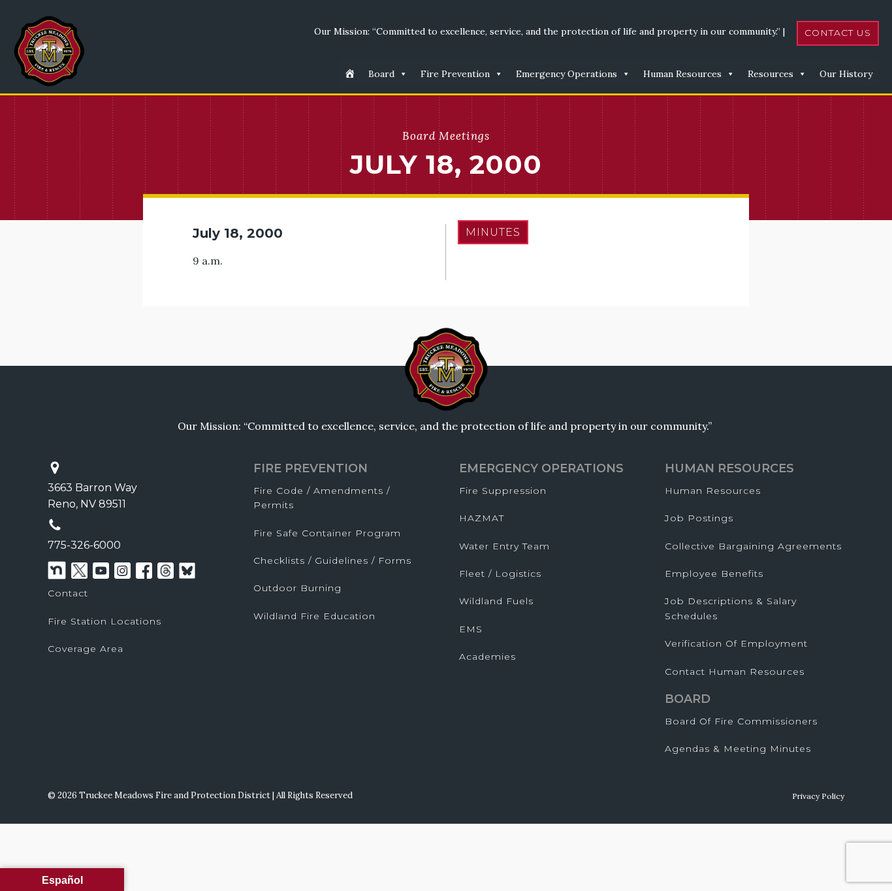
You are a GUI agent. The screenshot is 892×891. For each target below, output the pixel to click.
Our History (846, 74)
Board (381, 74)
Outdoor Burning (297, 588)
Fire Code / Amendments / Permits (321, 498)
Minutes (493, 232)
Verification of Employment (736, 643)
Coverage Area (85, 649)
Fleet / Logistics (500, 573)
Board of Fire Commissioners (741, 721)
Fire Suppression (503, 490)
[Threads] (165, 570)
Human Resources (682, 74)
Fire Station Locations (104, 621)
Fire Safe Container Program (327, 533)
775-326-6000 (84, 545)
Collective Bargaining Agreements (753, 546)
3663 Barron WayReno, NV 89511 (92, 496)
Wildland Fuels (496, 601)
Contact (68, 593)
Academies (487, 656)
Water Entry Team (504, 546)
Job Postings (699, 518)
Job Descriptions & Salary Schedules (731, 608)
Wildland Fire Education (314, 616)
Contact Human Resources (734, 671)
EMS (471, 629)
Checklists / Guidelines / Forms (332, 560)
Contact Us (837, 33)
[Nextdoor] (57, 570)
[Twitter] (79, 570)
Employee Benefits (714, 573)
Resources (770, 74)
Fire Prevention (455, 74)
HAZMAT (481, 518)
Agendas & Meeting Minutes (738, 748)
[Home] (350, 72)
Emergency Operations (566, 74)
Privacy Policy (818, 796)
